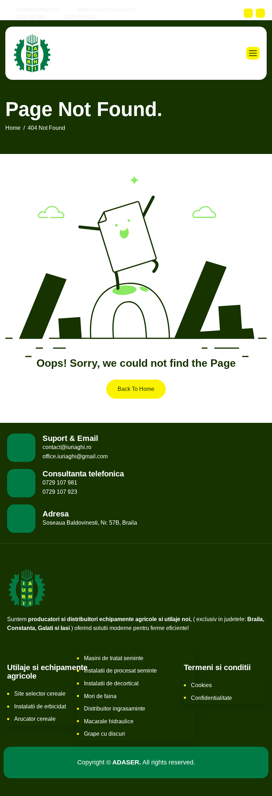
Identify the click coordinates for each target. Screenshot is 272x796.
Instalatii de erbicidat (40, 706)
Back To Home (136, 389)
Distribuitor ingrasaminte (114, 709)
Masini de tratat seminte (113, 658)
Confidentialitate (211, 698)
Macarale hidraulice (109, 721)
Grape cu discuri (104, 734)
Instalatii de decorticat (111, 683)
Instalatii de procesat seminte (120, 671)
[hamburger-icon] (253, 53)
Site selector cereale (40, 694)
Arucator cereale (35, 719)
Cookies (201, 685)
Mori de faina (100, 696)
